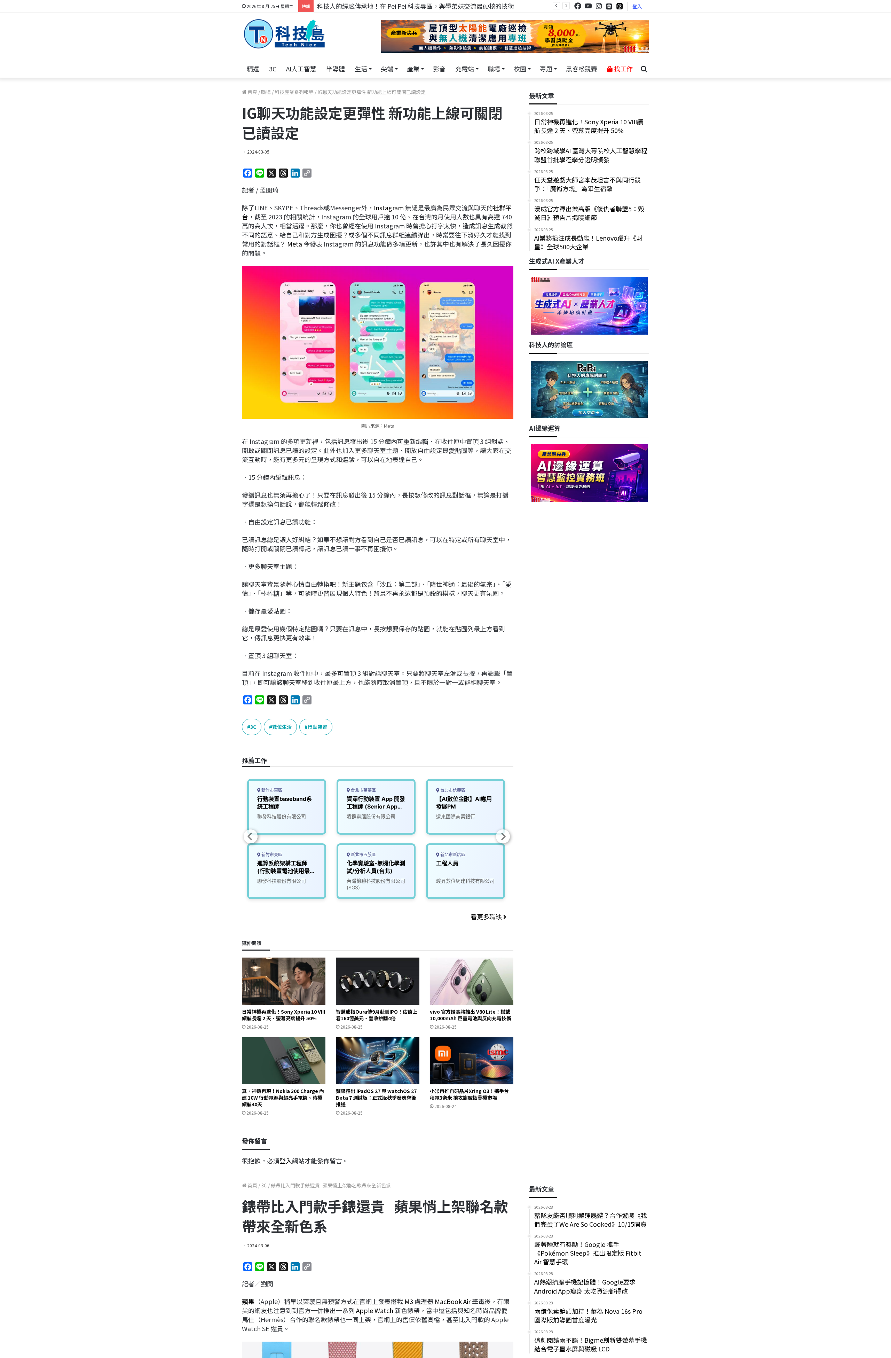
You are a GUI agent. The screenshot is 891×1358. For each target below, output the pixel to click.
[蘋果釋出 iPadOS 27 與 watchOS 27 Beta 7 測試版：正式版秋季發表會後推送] (377, 1060)
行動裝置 (317, 726)
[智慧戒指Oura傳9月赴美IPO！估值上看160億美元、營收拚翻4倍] (377, 981)
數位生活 (282, 726)
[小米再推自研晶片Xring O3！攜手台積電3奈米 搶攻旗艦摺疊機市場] (471, 1060)
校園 (520, 68)
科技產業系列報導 (294, 91)
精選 (253, 68)
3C (272, 68)
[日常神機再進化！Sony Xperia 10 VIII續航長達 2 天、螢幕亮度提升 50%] (283, 981)
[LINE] (609, 6)
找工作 (623, 68)
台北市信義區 (452, 790)
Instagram (389, 207)
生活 (361, 68)
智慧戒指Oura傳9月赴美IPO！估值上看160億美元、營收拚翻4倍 (376, 1015)
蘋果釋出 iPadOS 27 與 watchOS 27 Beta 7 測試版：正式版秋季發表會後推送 (376, 1097)
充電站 (464, 68)
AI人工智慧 (301, 68)
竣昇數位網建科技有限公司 (465, 881)
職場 (494, 68)
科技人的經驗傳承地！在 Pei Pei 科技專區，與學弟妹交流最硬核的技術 (415, 5)
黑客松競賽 (581, 68)
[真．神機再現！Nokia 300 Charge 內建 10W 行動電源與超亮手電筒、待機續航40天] (283, 1060)
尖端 (387, 68)
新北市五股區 (363, 854)
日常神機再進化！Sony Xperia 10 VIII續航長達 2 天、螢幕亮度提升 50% (283, 1015)
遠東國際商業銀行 (455, 816)
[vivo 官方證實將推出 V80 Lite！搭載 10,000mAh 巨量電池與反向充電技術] (471, 981)
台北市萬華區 (363, 790)
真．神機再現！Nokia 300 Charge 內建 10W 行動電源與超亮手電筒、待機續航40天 (283, 1097)
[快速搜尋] (644, 69)
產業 (413, 68)
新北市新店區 (452, 854)
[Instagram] (598, 6)
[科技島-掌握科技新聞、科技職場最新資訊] (284, 33)
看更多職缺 (487, 916)
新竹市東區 (271, 790)
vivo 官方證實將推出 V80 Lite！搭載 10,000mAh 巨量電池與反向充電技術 (470, 1015)
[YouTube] (588, 6)
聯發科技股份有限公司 (281, 816)
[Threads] (619, 6)
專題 (546, 68)
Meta (294, 243)
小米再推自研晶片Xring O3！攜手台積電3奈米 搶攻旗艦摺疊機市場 (469, 1094)
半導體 (335, 68)
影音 (439, 68)
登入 (637, 6)
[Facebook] (578, 6)
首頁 (251, 91)
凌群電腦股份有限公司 (371, 816)
